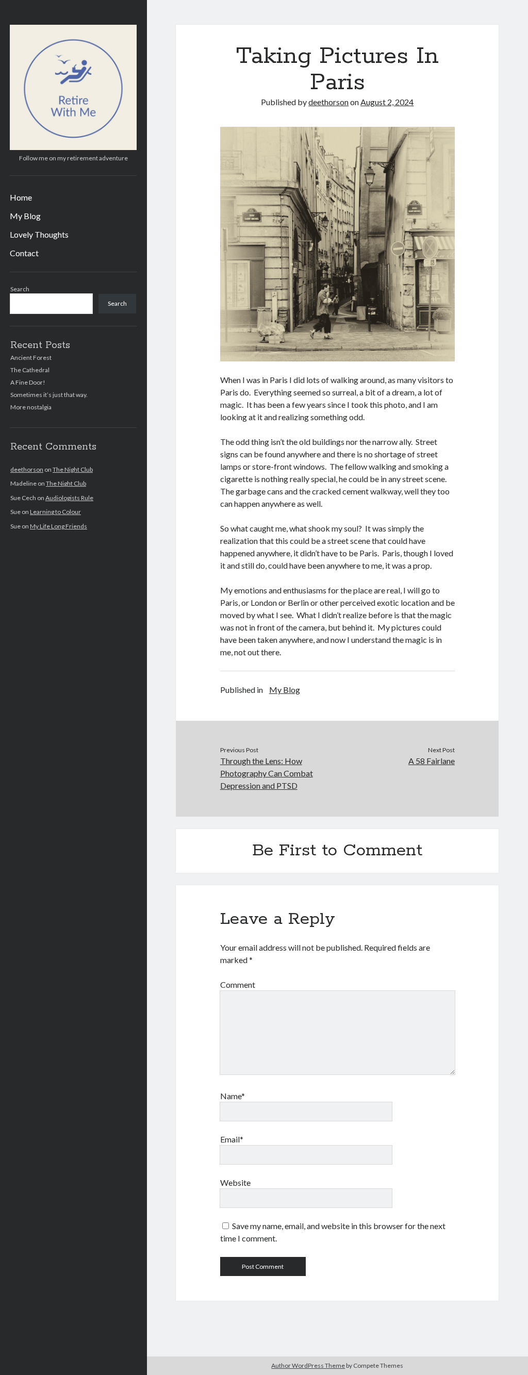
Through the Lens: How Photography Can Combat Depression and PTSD (266, 773)
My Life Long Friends (58, 526)
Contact (24, 253)
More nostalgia (31, 407)
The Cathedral (30, 370)
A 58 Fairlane (431, 761)
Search (19, 289)
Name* (232, 1096)
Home (21, 197)
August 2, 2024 (387, 102)
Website (235, 1182)
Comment (237, 984)
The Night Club (73, 469)
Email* (231, 1139)
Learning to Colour (55, 512)
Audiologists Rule (69, 498)
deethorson (26, 469)
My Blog (25, 216)
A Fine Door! (27, 382)
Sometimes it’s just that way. (49, 395)
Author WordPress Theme (308, 1365)
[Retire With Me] (73, 146)
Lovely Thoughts (39, 234)
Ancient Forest (31, 357)
